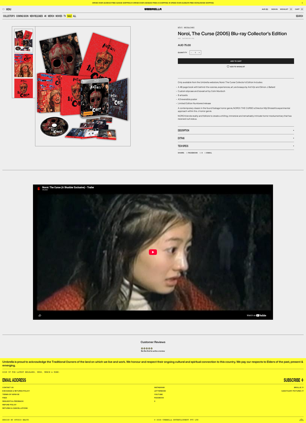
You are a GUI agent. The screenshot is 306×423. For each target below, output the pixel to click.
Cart (299, 9)
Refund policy (9, 404)
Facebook (193, 153)
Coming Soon (22, 16)
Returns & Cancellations (15, 408)
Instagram (159, 387)
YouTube (158, 394)
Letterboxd (160, 391)
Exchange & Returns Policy (16, 391)
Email (209, 153)
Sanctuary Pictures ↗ (292, 391)
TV (65, 16)
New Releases (36, 16)
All (74, 16)
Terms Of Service (10, 394)
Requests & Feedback (13, 401)
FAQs (4, 397)
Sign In (274, 9)
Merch (51, 16)
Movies (59, 16)
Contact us (8, 387)
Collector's (9, 16)
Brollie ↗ (299, 387)
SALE (69, 16)
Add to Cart (236, 61)
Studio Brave (21, 420)
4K (45, 16)
